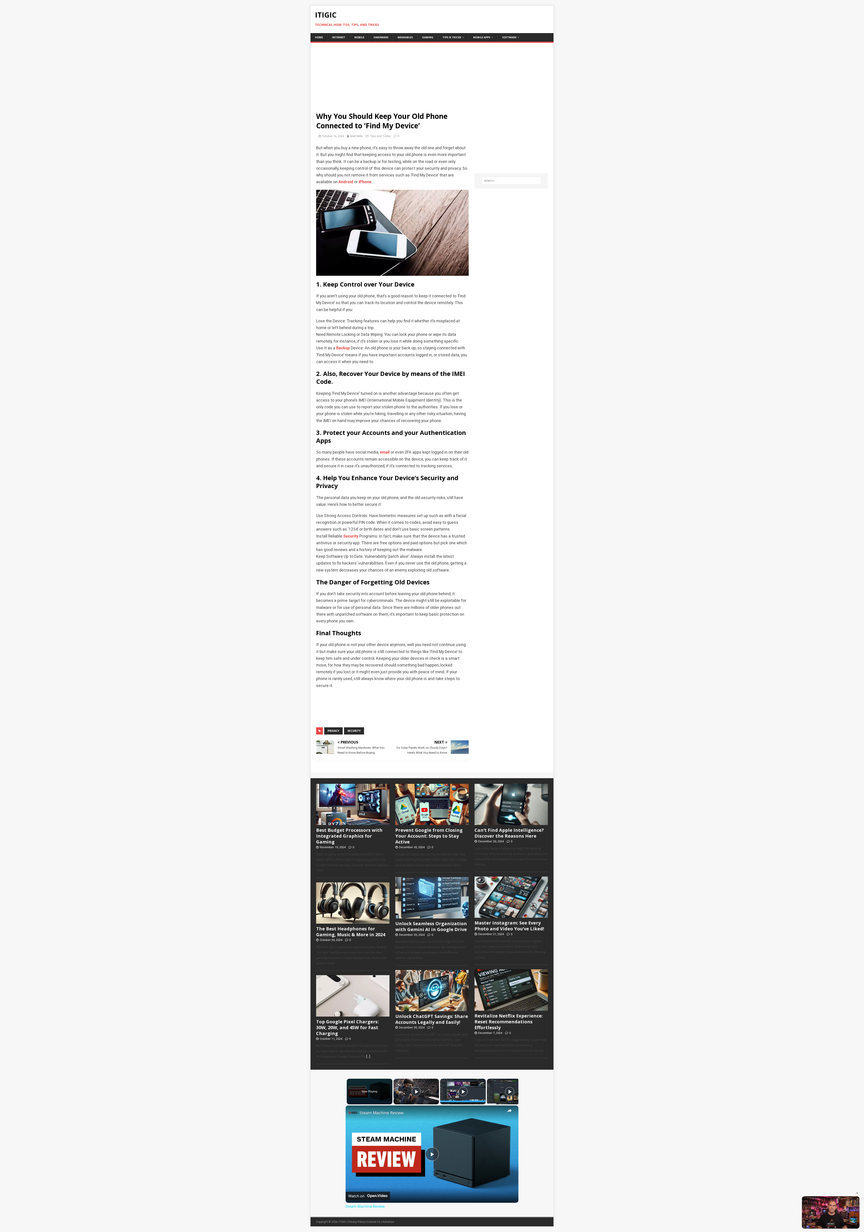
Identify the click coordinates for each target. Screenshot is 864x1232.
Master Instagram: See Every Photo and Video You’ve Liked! (509, 926)
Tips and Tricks (380, 136)
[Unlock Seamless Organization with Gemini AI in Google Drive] (432, 916)
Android (345, 182)
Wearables (405, 37)
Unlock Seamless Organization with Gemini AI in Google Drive (431, 926)
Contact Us (373, 1221)
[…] (368, 1056)
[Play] (416, 1091)
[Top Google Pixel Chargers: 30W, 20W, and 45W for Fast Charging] (352, 1014)
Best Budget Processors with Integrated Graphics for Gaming (349, 836)
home (319, 37)
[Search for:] (511, 181)
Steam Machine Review (381, 1112)
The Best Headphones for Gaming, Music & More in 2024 (350, 932)
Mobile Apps (481, 37)
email (385, 452)
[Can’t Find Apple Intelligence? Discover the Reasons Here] (511, 823)
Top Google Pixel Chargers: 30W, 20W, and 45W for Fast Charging (347, 1027)
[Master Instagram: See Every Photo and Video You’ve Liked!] (511, 915)
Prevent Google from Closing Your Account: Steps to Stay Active (429, 836)
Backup (343, 348)
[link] (352, 1112)
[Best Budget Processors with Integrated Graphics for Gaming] (352, 823)
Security (350, 536)
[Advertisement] (432, 74)
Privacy (333, 731)
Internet (338, 37)
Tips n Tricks (452, 37)
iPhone (365, 182)
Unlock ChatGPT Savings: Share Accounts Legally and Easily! (431, 1019)
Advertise (388, 1221)
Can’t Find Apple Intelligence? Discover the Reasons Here (509, 833)
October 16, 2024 (333, 136)
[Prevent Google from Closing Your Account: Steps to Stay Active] (432, 823)
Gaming (427, 37)
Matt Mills (356, 136)
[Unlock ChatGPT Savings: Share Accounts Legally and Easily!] (432, 1009)
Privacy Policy (356, 1221)
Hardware (381, 37)
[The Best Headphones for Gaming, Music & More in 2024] (352, 921)
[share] (509, 1111)
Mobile (359, 37)
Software (509, 37)
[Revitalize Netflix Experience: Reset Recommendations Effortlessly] (511, 1008)
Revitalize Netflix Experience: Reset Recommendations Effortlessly (509, 1022)
